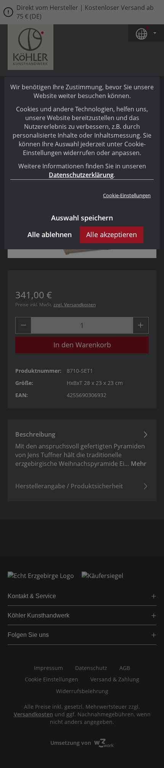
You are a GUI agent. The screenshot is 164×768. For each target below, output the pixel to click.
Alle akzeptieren (111, 234)
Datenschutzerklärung (81, 175)
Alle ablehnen (49, 234)
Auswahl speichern (82, 217)
